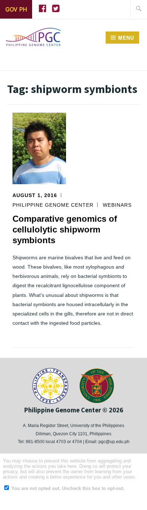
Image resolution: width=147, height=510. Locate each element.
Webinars (117, 205)
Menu (126, 37)
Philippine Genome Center (52, 205)
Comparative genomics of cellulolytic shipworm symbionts (64, 229)
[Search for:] (139, 8)
